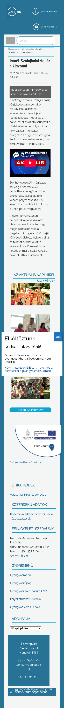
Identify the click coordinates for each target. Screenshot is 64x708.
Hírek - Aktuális (26, 49)
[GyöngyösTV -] (14, 11)
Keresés (50, 40)
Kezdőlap (12, 49)
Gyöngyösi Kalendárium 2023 (28, 591)
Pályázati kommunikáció (25, 599)
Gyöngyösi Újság (20, 583)
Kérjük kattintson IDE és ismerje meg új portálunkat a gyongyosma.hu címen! (29, 369)
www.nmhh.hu (19, 555)
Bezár (58, 337)
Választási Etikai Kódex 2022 (28, 494)
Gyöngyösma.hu (20, 575)
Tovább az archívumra (30, 409)
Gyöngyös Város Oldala (25, 607)
